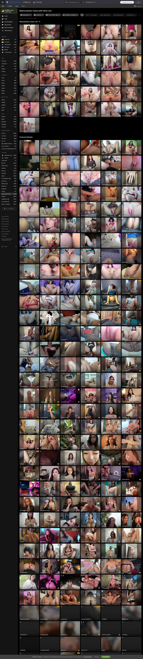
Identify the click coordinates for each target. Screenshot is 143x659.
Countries (38, 15)
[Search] (83, 2)
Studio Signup (5, 234)
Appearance (26, 15)
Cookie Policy (88, 657)
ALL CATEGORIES (10, 208)
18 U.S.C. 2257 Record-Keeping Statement (7, 239)
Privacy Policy (5, 226)
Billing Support (5, 219)
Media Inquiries (5, 224)
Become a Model (6, 231)
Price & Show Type (53, 15)
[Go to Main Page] (13, 2)
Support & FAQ (5, 216)
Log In (138, 2)
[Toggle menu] (2, 2)
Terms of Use (5, 229)
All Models (4, 236)
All (82, 15)
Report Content (5, 221)
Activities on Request (70, 15)
